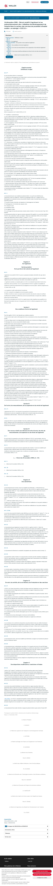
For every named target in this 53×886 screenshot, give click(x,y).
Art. (9, 48)
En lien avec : (8, 837)
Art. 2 (8, 40)
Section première (20, 42)
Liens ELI (30, 861)
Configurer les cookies (42, 877)
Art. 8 (9, 53)
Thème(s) (7, 833)
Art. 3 (9, 44)
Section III (26, 47)
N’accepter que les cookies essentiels (42, 874)
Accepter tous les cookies (42, 871)
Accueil (5, 11)
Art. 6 (9, 50)
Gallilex (7, 861)
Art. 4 (9, 46)
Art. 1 (8, 39)
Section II (17, 45)
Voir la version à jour (34, 18)
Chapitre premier (14, 37)
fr (27, 2)
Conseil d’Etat (7, 819)
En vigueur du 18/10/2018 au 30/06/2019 (16, 826)
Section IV (27, 51)
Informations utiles (10, 830)
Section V (19, 55)
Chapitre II (12, 41)
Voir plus (9, 57)
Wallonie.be (35, 2)
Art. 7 (9, 52)
